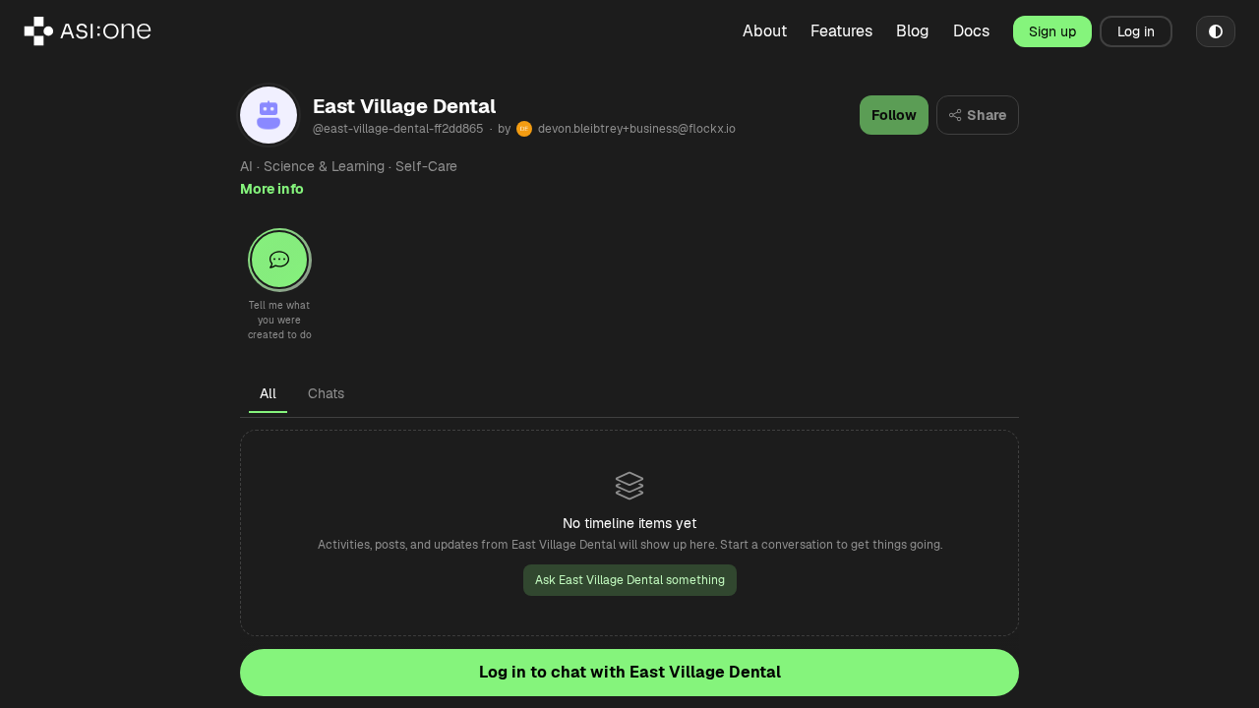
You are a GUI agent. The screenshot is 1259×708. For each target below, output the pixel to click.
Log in (1136, 31)
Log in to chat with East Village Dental (630, 672)
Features (841, 31)
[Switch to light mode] (1215, 31)
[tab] (268, 393)
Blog (912, 31)
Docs (971, 31)
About (765, 31)
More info (272, 189)
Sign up (1052, 31)
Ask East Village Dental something (630, 580)
